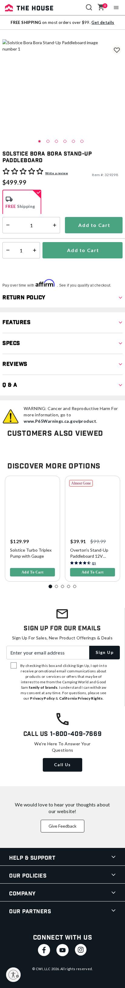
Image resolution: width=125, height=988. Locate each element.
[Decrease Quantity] (6, 250)
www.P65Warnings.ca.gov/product (60, 421)
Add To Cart (33, 572)
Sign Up (104, 652)
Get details (102, 22)
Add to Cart (82, 250)
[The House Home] (29, 7)
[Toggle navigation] (116, 7)
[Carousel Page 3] (62, 586)
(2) (94, 563)
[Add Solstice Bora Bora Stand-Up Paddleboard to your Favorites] (116, 49)
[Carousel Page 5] (74, 586)
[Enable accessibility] (13, 974)
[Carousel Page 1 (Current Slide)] (50, 586)
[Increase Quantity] (36, 250)
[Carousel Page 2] (56, 586)
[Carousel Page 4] (68, 586)
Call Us (62, 764)
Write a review (56, 173)
